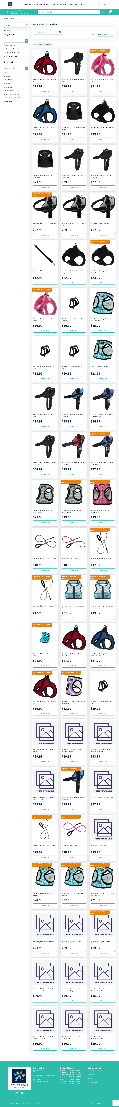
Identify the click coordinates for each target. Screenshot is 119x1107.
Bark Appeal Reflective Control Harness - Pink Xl (43, 990)
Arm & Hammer (9, 91)
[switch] (26, 25)
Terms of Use (107, 1103)
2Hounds (7, 72)
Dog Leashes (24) (11, 56)
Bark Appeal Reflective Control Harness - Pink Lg (72, 990)
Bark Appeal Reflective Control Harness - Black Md (43, 1038)
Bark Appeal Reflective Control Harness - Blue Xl (100, 942)
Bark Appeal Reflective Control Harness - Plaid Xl (72, 942)
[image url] (10, 4)
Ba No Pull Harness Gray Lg (100, 223)
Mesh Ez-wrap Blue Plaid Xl (99, 367)
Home (5, 18)
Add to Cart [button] (45, 91)
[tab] (16, 46)
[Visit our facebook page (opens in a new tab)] (22, 1093)
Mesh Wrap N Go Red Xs (99, 845)
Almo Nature (8, 80)
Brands (8, 62)
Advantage (7, 76)
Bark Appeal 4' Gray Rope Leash (101, 558)
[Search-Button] (98, 12)
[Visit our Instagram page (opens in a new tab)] (17, 1093)
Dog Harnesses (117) (12, 52)
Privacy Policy (96, 1103)
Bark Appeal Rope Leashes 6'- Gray (44, 845)
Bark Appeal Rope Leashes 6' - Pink (73, 845)
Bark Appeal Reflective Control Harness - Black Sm (43, 798)
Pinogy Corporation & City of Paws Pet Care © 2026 (24, 1103)
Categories (9, 35)
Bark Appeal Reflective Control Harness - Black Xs (100, 1038)
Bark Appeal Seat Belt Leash (42, 271)
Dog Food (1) (10, 49)
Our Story (61, 4)
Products (28, 4)
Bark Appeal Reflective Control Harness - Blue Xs (72, 1038)
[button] (104, 12)
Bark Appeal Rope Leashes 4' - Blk (102, 797)
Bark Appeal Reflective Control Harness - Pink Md (100, 990)
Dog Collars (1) (11, 45)
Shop (12, 18)
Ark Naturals (8, 87)
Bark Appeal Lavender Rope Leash (44, 606)
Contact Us (91, 1078)
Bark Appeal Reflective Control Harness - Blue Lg (43, 750)
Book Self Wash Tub (45, 4)
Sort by (94, 35)
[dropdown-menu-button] (34, 5)
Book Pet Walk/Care (78, 4)
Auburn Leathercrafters (11, 94)
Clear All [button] (26, 30)
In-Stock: (7, 25)
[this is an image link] (19, 1078)
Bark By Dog (8, 101)
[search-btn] (26, 41)
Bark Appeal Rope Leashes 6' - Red (73, 558)
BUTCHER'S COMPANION (12, 98)
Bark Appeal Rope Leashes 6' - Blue (44, 558)
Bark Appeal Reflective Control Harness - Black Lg (72, 750)
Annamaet (7, 83)
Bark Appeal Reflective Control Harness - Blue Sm (100, 750)
